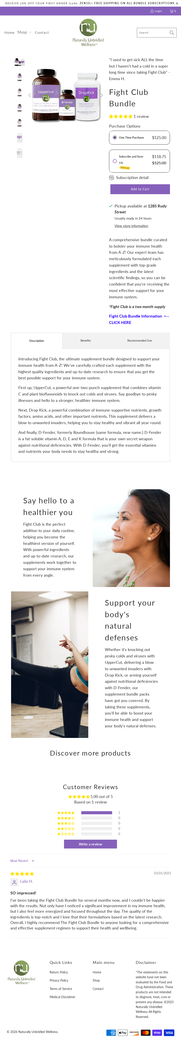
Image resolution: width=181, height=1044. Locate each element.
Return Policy (59, 972)
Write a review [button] (90, 844)
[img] (22, 873)
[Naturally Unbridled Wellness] (88, 33)
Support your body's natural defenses (130, 620)
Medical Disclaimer (62, 997)
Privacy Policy (59, 980)
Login (158, 11)
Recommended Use (139, 340)
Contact (98, 989)
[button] (24, 32)
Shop (96, 980)
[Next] (101, 95)
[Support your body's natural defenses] (49, 664)
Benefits (86, 340)
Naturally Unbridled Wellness (38, 1032)
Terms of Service (61, 989)
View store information (131, 226)
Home (97, 972)
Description (36, 340)
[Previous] (30, 95)
